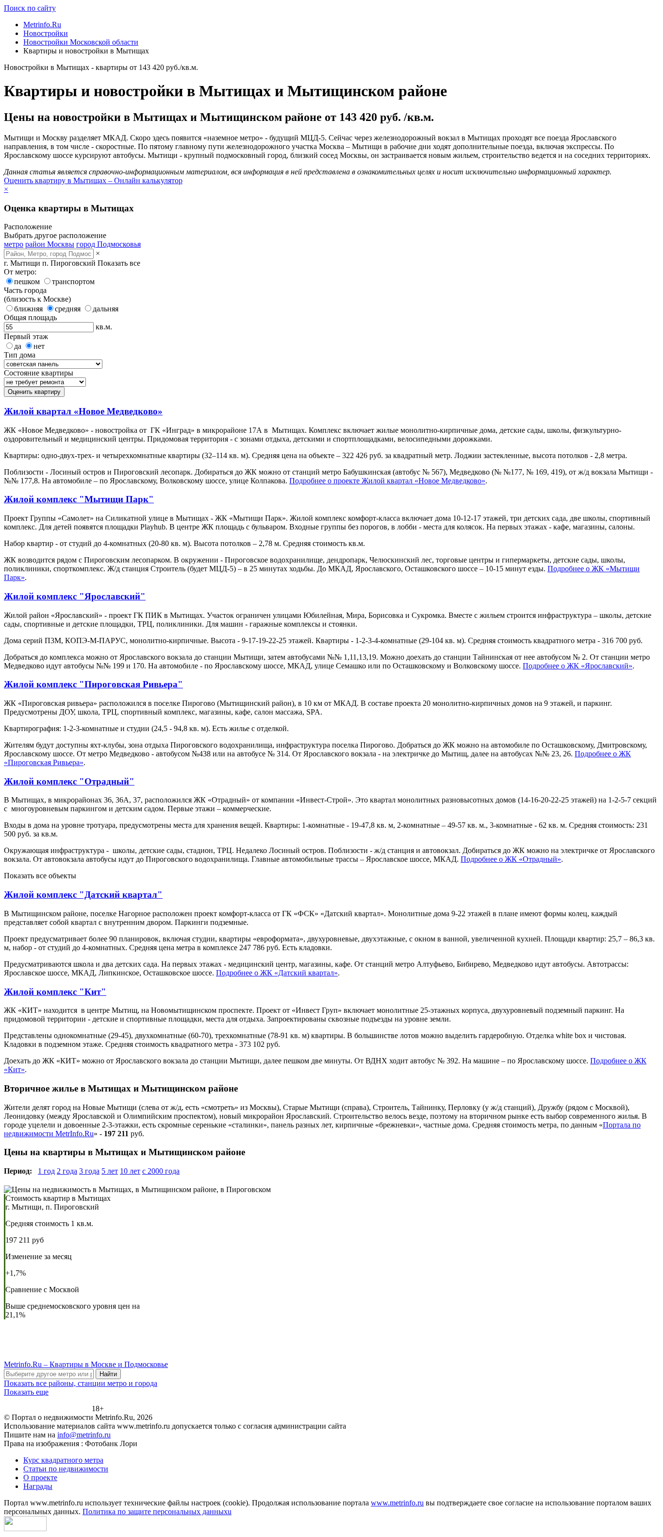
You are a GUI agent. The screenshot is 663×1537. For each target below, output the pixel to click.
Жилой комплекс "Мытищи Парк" (79, 499)
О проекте (40, 1477)
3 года (89, 1171)
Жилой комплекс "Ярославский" (75, 596)
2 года (67, 1171)
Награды (37, 1486)
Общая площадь (30, 317)
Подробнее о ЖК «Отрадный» (511, 859)
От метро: (20, 272)
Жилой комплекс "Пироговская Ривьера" (93, 684)
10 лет (130, 1171)
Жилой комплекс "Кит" (55, 992)
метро (13, 244)
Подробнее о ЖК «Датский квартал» (277, 973)
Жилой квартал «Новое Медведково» (83, 411)
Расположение (28, 226)
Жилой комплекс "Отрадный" (69, 781)
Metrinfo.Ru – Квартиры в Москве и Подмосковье (86, 1364)
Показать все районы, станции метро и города (80, 1383)
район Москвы (49, 244)
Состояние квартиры (38, 373)
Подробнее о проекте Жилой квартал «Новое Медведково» (387, 481)
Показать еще (26, 1392)
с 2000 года (161, 1171)
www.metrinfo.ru (397, 1503)
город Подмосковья (108, 244)
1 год (46, 1171)
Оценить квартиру (34, 391)
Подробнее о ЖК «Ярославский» (577, 666)
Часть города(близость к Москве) (37, 294)
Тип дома (19, 355)
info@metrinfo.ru (84, 1435)
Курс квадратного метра (63, 1460)
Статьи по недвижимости (65, 1469)
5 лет (109, 1171)
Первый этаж (26, 336)
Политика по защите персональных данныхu (157, 1511)
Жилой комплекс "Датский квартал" (83, 894)
